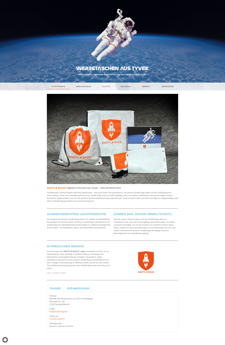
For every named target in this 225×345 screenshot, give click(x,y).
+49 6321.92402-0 (57, 319)
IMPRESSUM (168, 86)
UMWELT (146, 86)
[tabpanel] (112, 312)
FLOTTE (106, 86)
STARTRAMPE (58, 86)
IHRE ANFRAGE (83, 86)
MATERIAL (126, 86)
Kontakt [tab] (55, 288)
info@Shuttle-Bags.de (58, 312)
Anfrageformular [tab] (78, 288)
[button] (5, 340)
